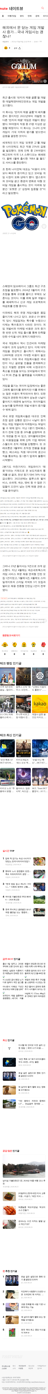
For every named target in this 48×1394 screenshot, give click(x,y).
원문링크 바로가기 (11, 635)
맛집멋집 (8, 865)
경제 (37, 16)
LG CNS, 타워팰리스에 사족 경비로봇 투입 (6, 716)
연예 (30, 16)
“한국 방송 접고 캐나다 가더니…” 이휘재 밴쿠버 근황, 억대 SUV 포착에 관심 (18, 887)
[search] (43, 8)
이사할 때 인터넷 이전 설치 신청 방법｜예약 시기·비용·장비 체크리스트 (31, 1044)
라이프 (20, 1047)
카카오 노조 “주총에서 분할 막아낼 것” (7, 790)
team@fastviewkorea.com (38, 1378)
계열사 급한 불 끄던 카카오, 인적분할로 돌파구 (39, 716)
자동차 (7, 877)
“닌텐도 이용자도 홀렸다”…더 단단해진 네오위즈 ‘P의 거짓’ (39, 688)
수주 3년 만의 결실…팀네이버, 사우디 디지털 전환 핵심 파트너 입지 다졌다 (7, 688)
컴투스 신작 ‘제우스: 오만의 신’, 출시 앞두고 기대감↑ (23, 688)
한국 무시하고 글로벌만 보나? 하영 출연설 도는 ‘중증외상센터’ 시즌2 (18, 912)
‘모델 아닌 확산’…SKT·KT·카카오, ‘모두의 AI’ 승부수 (39, 761)
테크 (20, 1061)
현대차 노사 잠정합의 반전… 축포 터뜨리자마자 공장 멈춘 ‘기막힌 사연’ (18, 874)
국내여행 (8, 903)
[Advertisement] (24, 261)
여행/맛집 (12, 16)
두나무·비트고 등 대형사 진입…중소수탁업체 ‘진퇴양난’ (23, 716)
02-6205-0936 (9, 1378)
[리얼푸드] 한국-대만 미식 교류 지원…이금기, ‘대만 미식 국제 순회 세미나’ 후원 (31, 1192)
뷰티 (22, 16)
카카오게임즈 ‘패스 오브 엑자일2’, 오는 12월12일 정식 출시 (23, 761)
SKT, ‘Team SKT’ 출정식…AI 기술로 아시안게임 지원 (40, 790)
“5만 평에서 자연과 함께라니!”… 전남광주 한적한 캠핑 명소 (31, 1100)
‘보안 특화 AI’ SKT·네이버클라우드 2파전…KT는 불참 (7, 761)
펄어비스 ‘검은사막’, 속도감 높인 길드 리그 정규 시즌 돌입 (23, 790)
